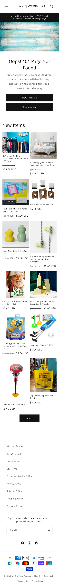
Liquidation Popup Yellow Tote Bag (41, 396)
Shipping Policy (15, 498)
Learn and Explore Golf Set (42, 345)
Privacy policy (23, 581)
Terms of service (39, 581)
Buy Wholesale (14, 453)
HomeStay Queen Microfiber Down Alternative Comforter (42, 163)
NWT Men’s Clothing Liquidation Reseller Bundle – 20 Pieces (15, 158)
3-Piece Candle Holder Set (42, 204)
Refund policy (49, 576)
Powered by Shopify (32, 576)
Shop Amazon (29, 107)
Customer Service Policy (19, 476)
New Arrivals (29, 97)
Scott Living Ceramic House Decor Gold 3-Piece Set (42, 302)
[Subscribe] (48, 530)
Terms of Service (15, 506)
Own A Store (13, 461)
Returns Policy (14, 491)
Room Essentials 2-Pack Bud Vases (15, 252)
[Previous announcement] (6, 17)
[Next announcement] (53, 17)
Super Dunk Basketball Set (14, 404)
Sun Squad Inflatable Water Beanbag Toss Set (14, 210)
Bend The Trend (16, 576)
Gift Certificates (15, 446)
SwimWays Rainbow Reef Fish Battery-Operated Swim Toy (15, 346)
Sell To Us (12, 468)
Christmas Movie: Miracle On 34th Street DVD (15, 302)
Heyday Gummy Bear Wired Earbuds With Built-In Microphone (42, 259)
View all (29, 418)
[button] (6, 6)
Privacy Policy (14, 483)
